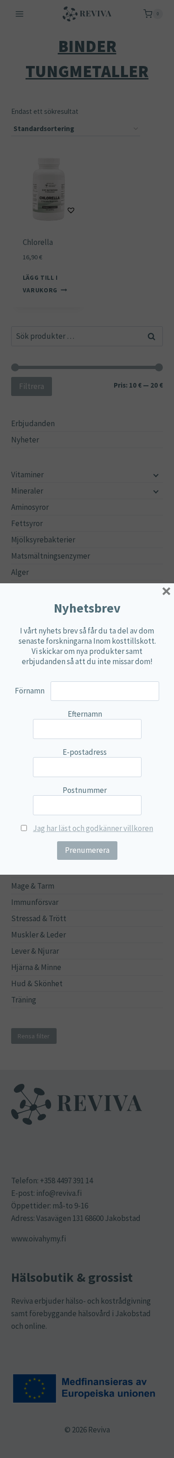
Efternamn (85, 714)
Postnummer (85, 790)
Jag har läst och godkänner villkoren (93, 828)
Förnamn (30, 691)
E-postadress (85, 752)
